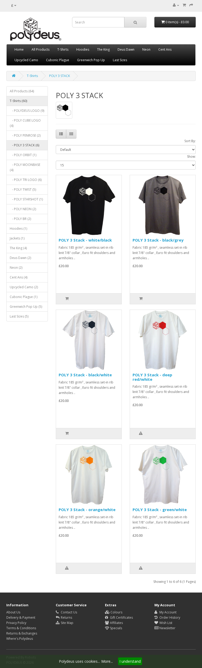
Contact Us (68, 612)
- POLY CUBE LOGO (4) (25, 123)
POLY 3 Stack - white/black (85, 240)
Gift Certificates (121, 617)
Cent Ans (164, 49)
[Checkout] (191, 5)
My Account (167, 612)
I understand (130, 661)
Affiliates (116, 623)
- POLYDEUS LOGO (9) (27, 110)
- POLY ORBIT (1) (23, 155)
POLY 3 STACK (59, 76)
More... (107, 661)
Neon (146, 49)
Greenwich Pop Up (91, 60)
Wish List (165, 623)
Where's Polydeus (19, 638)
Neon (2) (16, 267)
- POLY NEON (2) (23, 209)
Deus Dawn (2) (20, 258)
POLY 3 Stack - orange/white (87, 509)
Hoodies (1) (18, 228)
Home (19, 49)
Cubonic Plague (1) (23, 297)
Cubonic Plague (57, 60)
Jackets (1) (17, 238)
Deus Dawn (126, 49)
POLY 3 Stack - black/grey (158, 240)
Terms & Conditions (21, 628)
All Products (40, 49)
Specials (115, 628)
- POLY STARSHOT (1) (26, 199)
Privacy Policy (16, 623)
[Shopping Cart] (184, 5)
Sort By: (190, 141)
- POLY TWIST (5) (23, 189)
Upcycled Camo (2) (24, 287)
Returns (66, 617)
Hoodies (82, 49)
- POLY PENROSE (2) (25, 135)
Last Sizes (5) (19, 316)
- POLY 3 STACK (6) (24, 145)
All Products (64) (22, 91)
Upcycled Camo (26, 60)
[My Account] (176, 5)
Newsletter (167, 628)
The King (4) (18, 248)
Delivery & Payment (20, 617)
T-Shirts (62, 49)
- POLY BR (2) (20, 219)
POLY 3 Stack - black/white (85, 374)
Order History (169, 617)
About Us (13, 612)
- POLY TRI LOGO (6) (26, 179)
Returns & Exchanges (21, 633)
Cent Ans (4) (18, 277)
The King (103, 49)
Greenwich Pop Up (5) (26, 306)
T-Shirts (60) (18, 101)
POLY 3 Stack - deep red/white (152, 377)
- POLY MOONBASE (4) (25, 167)
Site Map (66, 623)
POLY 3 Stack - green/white (160, 509)
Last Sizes (120, 60)
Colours (116, 612)
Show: (191, 156)
